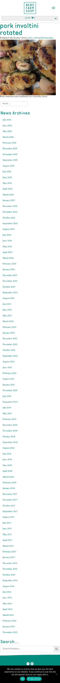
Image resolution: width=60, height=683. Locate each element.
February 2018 (9, 483)
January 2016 (9, 627)
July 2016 (7, 592)
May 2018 (7, 466)
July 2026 (7, 120)
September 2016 (10, 581)
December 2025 (10, 149)
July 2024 (7, 235)
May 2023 (7, 316)
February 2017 (9, 552)
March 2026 (8, 137)
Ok (22, 679)
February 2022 (9, 373)
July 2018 (7, 454)
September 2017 (10, 512)
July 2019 (7, 408)
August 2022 (8, 362)
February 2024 (9, 264)
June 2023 (7, 310)
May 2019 (7, 414)
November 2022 (10, 345)
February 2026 (9, 143)
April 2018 (7, 471)
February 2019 (9, 419)
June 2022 (7, 368)
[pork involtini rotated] (28, 68)
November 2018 (10, 431)
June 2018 (7, 460)
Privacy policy (34, 679)
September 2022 (10, 356)
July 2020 (7, 397)
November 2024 (10, 212)
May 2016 (7, 604)
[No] (56, 674)
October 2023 (9, 287)
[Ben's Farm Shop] (30, 8)
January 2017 (9, 558)
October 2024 (9, 218)
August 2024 (8, 229)
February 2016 (9, 621)
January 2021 (9, 385)
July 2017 (7, 523)
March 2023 (8, 322)
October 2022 (9, 350)
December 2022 (10, 339)
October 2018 (9, 437)
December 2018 (10, 425)
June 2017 (7, 529)
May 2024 (7, 247)
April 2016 (7, 609)
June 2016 (7, 598)
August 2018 (8, 448)
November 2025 (10, 155)
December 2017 (10, 494)
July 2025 (7, 172)
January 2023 (9, 333)
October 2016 (9, 575)
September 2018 (10, 443)
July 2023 (7, 304)
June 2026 (7, 126)
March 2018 (8, 477)
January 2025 (9, 201)
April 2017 (7, 540)
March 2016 (8, 615)
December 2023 (10, 276)
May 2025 (7, 183)
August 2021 (8, 379)
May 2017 (7, 535)
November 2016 (10, 569)
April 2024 (7, 252)
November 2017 (10, 500)
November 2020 (10, 391)
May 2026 (7, 132)
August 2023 (8, 299)
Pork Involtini (46, 38)
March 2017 (8, 546)
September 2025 (10, 160)
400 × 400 (33, 38)
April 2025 (7, 189)
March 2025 (8, 195)
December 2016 (10, 563)
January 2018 (9, 489)
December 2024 (10, 206)
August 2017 (8, 517)
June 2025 (7, 178)
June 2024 (7, 241)
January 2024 (9, 270)
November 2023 (10, 281)
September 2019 (10, 402)
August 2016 (8, 587)
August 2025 (8, 166)
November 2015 (10, 633)
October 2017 (9, 506)
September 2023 (10, 293)
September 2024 (10, 224)
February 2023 (9, 327)
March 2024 (8, 258)
